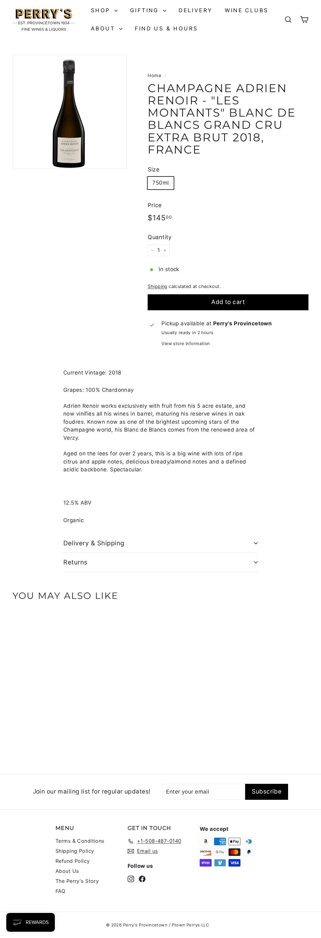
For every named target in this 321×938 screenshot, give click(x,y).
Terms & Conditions (79, 841)
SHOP (102, 10)
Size (153, 169)
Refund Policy (72, 861)
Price (154, 205)
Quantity (159, 237)
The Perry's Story (77, 881)
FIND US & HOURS (166, 28)
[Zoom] (69, 112)
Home (154, 75)
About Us (67, 871)
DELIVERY (195, 10)
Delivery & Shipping (93, 543)
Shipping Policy (74, 851)
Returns (75, 562)
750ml (160, 183)
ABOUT (104, 28)
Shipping (157, 286)
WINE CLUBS (246, 10)
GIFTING (145, 10)
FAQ (60, 891)
